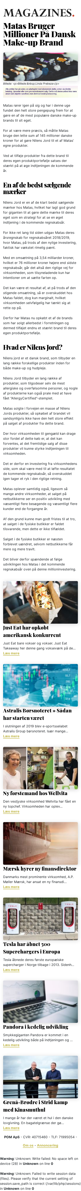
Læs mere (11, 653)
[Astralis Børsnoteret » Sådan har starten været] (40, 685)
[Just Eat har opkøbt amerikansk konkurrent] (40, 602)
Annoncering (47, 1145)
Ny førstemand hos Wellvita (35, 793)
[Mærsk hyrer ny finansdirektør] (40, 843)
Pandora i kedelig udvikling (35, 1026)
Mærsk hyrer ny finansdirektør (39, 868)
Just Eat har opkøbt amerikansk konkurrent (32, 631)
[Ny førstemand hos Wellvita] (40, 768)
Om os (28, 1145)
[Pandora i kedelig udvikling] (40, 1001)
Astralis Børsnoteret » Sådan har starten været (37, 714)
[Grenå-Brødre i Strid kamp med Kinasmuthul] (40, 1077)
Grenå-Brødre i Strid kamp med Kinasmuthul (35, 1106)
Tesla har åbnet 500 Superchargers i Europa (31, 948)
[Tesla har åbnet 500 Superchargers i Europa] (40, 919)
